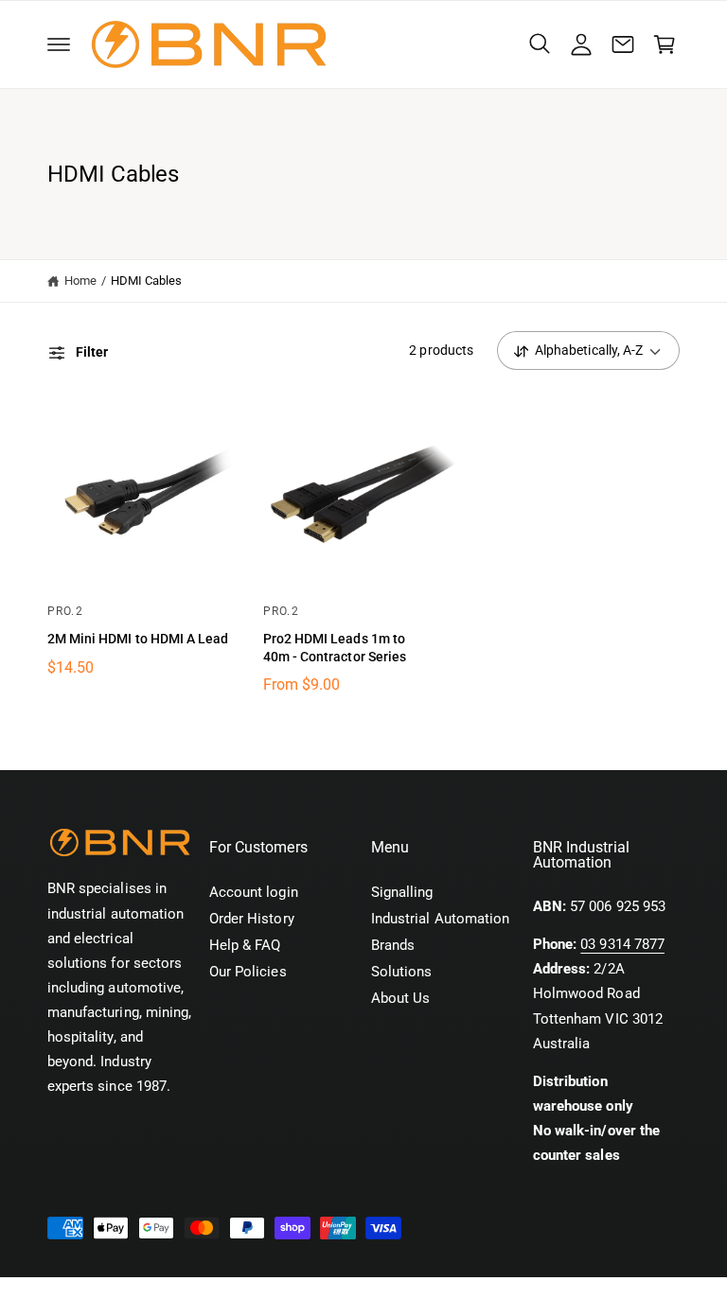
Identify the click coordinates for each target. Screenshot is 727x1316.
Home (80, 280)
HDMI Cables (147, 280)
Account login (253, 893)
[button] (59, 44)
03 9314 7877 (622, 945)
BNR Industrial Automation (159, 1297)
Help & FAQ (244, 946)
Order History (251, 919)
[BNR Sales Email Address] (623, 44)
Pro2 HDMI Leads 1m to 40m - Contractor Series (334, 647)
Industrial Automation (440, 919)
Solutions (401, 972)
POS (247, 1297)
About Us (400, 999)
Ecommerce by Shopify (343, 1297)
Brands (393, 946)
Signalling (402, 893)
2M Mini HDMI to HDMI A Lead (137, 638)
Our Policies (248, 972)
